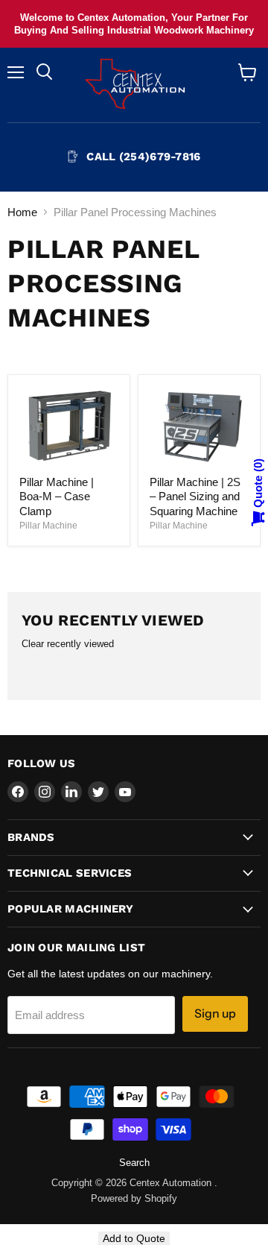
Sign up (215, 1013)
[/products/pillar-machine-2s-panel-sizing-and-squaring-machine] (199, 425)
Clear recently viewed (68, 643)
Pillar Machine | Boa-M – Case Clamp (56, 496)
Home (22, 212)
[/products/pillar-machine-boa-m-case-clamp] (68, 425)
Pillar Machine (48, 525)
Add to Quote (134, 1238)
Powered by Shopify (134, 1198)
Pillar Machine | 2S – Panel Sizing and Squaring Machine (195, 496)
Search (134, 1162)
